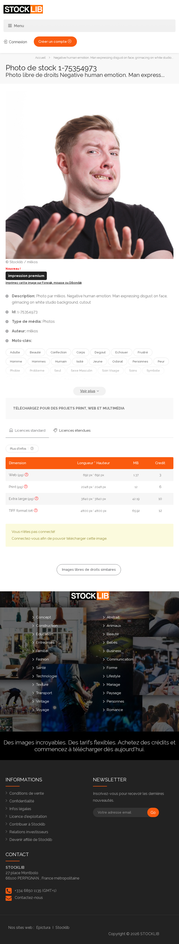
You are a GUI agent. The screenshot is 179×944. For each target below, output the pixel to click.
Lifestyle (113, 676)
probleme (37, 370)
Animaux (114, 626)
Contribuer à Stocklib (27, 824)
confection (59, 352)
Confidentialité (21, 801)
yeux (51, 379)
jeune (98, 361)
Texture (42, 684)
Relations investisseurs (28, 832)
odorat (117, 361)
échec (69, 379)
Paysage (114, 693)
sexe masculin (81, 370)
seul (57, 370)
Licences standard (29, 430)
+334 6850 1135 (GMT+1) (35, 890)
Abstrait (113, 617)
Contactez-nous (29, 897)
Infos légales (20, 809)
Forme (112, 668)
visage (32, 379)
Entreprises (45, 642)
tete (13, 379)
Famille (42, 651)
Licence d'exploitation (28, 816)
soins (133, 370)
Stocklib (62, 927)
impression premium (26, 276)
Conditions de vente (26, 793)
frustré (143, 352)
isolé (79, 361)
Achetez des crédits (143, 742)
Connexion (17, 42)
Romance (115, 710)
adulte (15, 352)
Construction (47, 626)
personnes (140, 361)
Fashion (42, 659)
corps (80, 352)
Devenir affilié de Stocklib (30, 839)
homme (16, 361)
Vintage (42, 701)
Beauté (113, 634)
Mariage (113, 684)
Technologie (46, 676)
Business (114, 651)
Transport (44, 693)
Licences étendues (74, 430)
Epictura (43, 927)
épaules (90, 379)
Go (153, 812)
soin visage (110, 370)
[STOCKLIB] (23, 9)
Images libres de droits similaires (89, 569)
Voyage (42, 710)
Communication (120, 659)
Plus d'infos (18, 448)
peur (161, 361)
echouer (121, 352)
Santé (41, 668)
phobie (15, 370)
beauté (35, 352)
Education (44, 634)
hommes (38, 361)
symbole (153, 370)
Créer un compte (53, 41)
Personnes (115, 701)
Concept (43, 617)
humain (61, 361)
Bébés (112, 642)
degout (100, 352)
